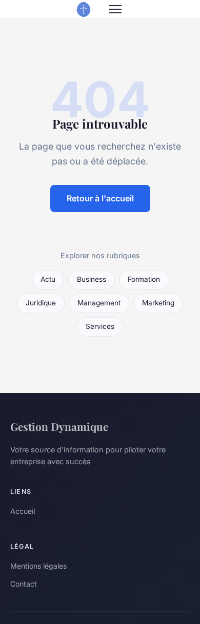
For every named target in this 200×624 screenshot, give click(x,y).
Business (91, 279)
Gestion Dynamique (59, 426)
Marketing (158, 303)
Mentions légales (38, 565)
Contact (23, 583)
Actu (48, 279)
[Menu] (115, 9)
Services (100, 326)
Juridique (41, 303)
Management (99, 303)
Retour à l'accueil (100, 198)
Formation (144, 279)
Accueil (22, 511)
